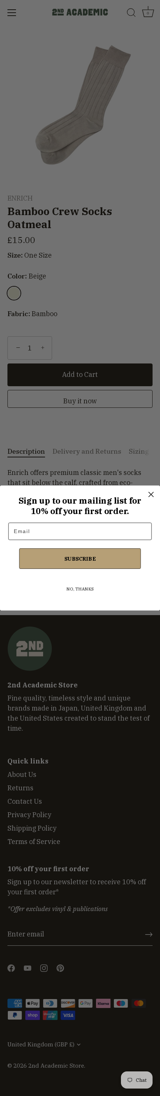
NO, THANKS (79, 589)
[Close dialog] (151, 494)
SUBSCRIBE (80, 558)
